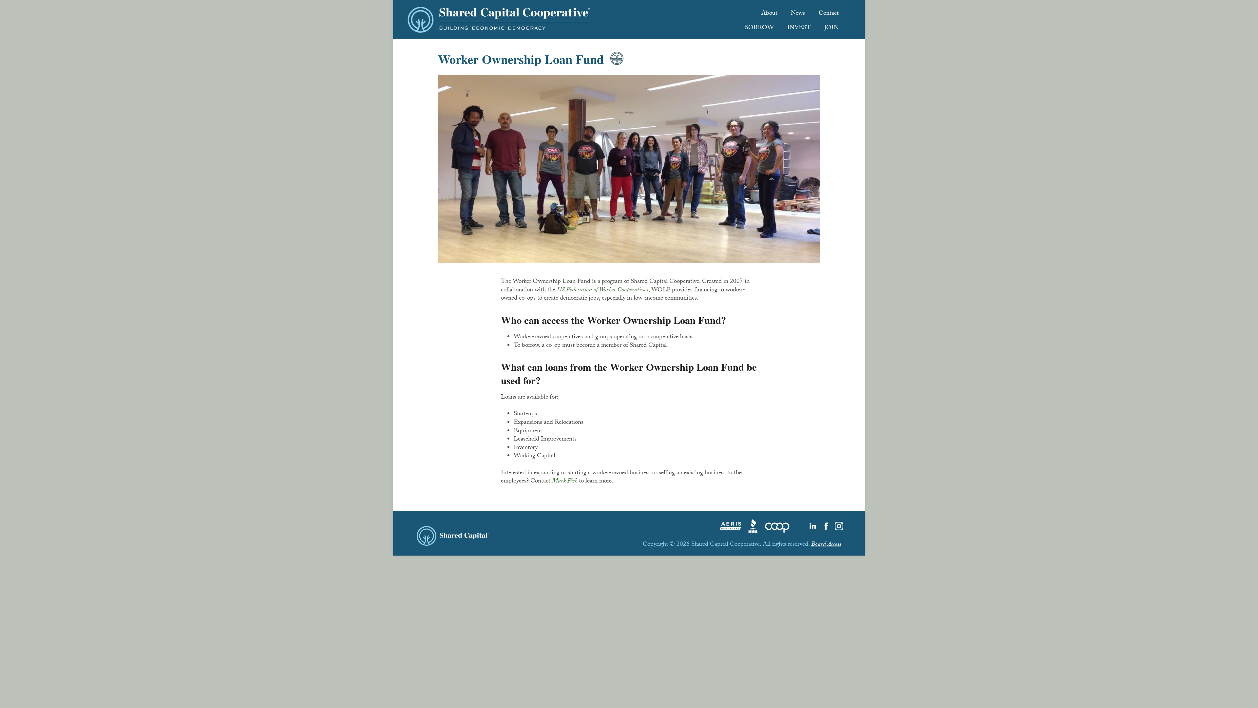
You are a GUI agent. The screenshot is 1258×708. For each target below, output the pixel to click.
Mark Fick (564, 482)
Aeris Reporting (730, 526)
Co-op (777, 526)
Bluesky (799, 526)
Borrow (759, 28)
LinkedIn (812, 526)
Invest (798, 28)
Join (831, 28)
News (798, 14)
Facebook (825, 526)
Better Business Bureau (753, 526)
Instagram (839, 526)
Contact (829, 14)
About (769, 14)
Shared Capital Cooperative (499, 20)
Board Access (826, 545)
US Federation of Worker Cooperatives (602, 290)
